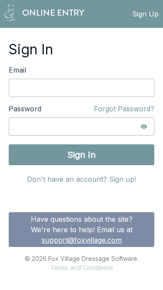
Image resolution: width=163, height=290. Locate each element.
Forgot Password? (124, 108)
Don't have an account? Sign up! (81, 179)
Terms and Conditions (81, 267)
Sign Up (145, 14)
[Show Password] (143, 126)
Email (17, 70)
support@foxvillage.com (82, 240)
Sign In (81, 155)
